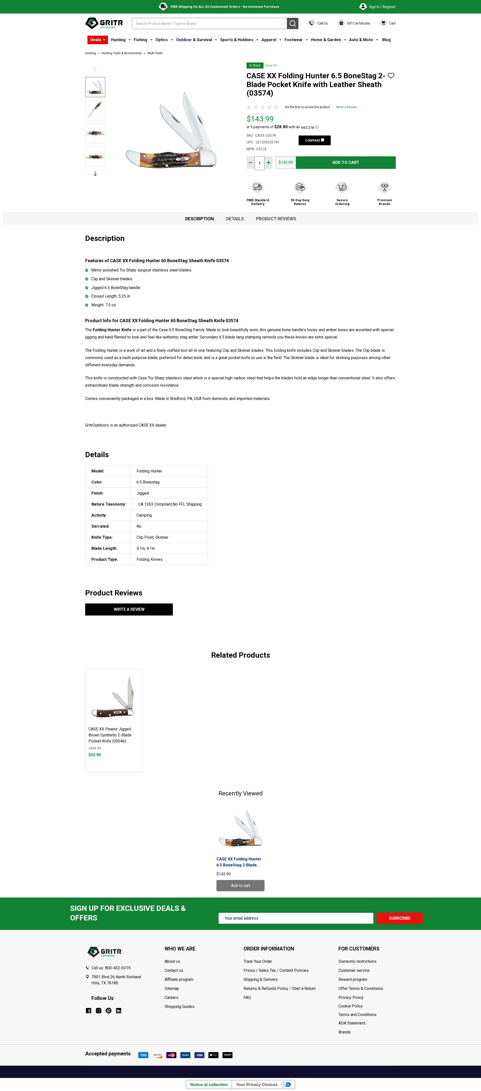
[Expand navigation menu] (129, 40)
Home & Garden (326, 39)
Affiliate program (179, 979)
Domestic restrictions (357, 961)
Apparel (269, 39)
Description (199, 218)
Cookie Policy (367, 1006)
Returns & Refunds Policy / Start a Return (280, 988)
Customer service (354, 970)
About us (172, 961)
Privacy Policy (367, 998)
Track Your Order (258, 961)
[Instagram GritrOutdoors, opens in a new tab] (98, 1010)
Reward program (352, 979)
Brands (344, 1032)
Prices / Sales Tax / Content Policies (276, 970)
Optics (162, 39)
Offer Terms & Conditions (360, 988)
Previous (95, 69)
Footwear (294, 39)
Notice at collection (209, 1084)
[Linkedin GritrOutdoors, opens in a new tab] (118, 1010)
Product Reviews (276, 218)
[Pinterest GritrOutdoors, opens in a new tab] (108, 1010)
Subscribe (399, 918)
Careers (171, 997)
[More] (104, 40)
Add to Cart (345, 162)
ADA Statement (351, 1023)
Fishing (140, 39)
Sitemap (172, 988)
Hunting (118, 39)
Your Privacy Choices (257, 1084)
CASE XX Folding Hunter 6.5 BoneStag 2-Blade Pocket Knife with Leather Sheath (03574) (239, 862)
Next (95, 173)
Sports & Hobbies (236, 39)
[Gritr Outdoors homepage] (104, 23)
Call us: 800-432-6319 (111, 968)
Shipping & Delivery (261, 979)
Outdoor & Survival (194, 39)
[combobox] (209, 23)
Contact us (174, 970)
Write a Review (346, 107)
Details (235, 218)
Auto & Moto (361, 39)
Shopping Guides (179, 1006)
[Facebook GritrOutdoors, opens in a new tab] (88, 1010)
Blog (386, 39)
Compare (313, 140)
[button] (282, 126)
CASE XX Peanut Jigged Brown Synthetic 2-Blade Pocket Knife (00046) (110, 735)
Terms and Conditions (367, 1015)
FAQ (247, 997)
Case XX (271, 65)
